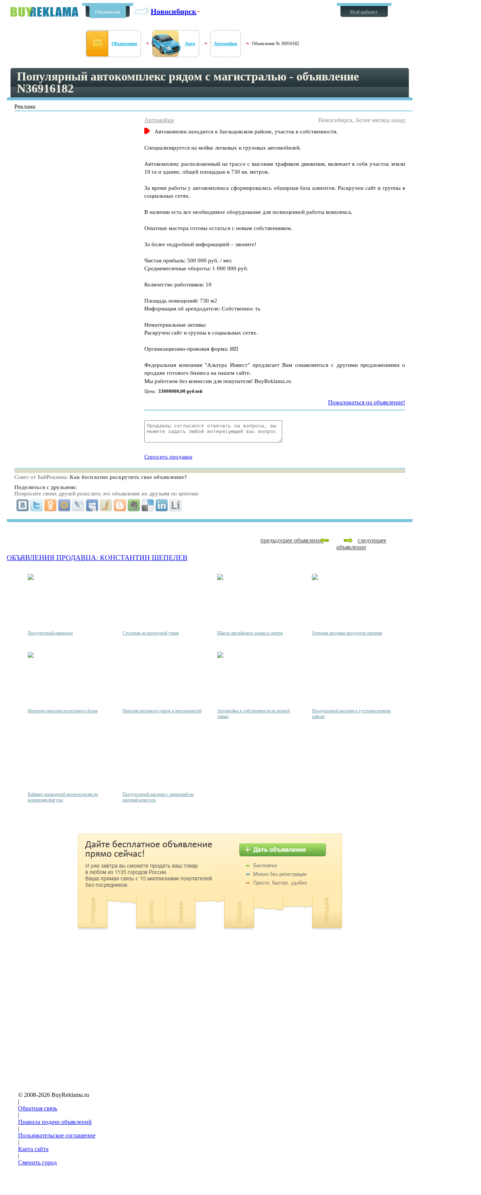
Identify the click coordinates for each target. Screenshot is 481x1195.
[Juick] (106, 505)
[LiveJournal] (78, 505)
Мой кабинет (364, 12)
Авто (190, 43)
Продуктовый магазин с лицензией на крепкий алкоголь (158, 797)
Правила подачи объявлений (55, 1122)
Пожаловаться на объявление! (366, 402)
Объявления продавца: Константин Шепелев (97, 558)
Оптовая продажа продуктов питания (347, 633)
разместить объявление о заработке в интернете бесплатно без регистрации (44, 12)
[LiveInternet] (176, 505)
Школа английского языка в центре (250, 633)
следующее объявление (361, 543)
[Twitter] (37, 505)
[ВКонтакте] (23, 505)
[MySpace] (92, 505)
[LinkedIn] (162, 505)
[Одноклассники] (50, 505)
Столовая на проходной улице (151, 633)
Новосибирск (174, 11)
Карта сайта (33, 1149)
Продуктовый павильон (50, 633)
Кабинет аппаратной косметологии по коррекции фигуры (63, 797)
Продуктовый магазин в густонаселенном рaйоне (351, 713)
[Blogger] (120, 505)
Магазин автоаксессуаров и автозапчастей (162, 710)
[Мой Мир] (64, 505)
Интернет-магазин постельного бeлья (63, 710)
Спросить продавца (168, 457)
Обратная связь (37, 1108)
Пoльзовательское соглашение (56, 1135)
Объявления (107, 12)
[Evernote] (134, 505)
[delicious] (148, 505)
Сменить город (37, 1162)
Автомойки (225, 43)
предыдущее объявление (292, 540)
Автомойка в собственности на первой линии (253, 713)
